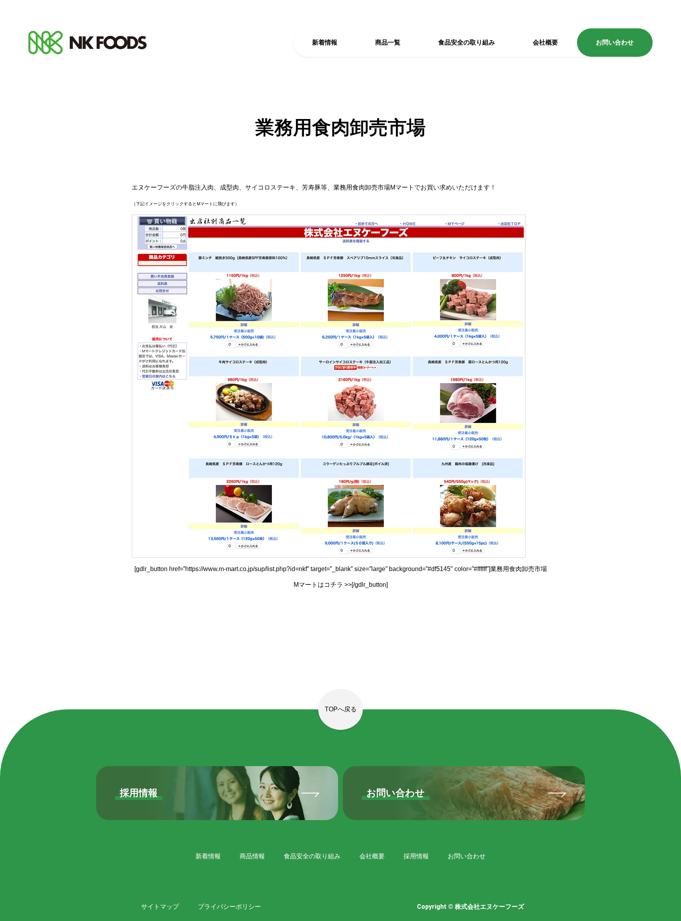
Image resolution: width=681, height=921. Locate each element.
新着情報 (324, 42)
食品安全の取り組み (466, 42)
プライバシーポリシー (229, 906)
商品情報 (252, 856)
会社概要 (545, 42)
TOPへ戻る (341, 709)
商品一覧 (387, 42)
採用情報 (416, 856)
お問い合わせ (615, 42)
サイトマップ (160, 906)
